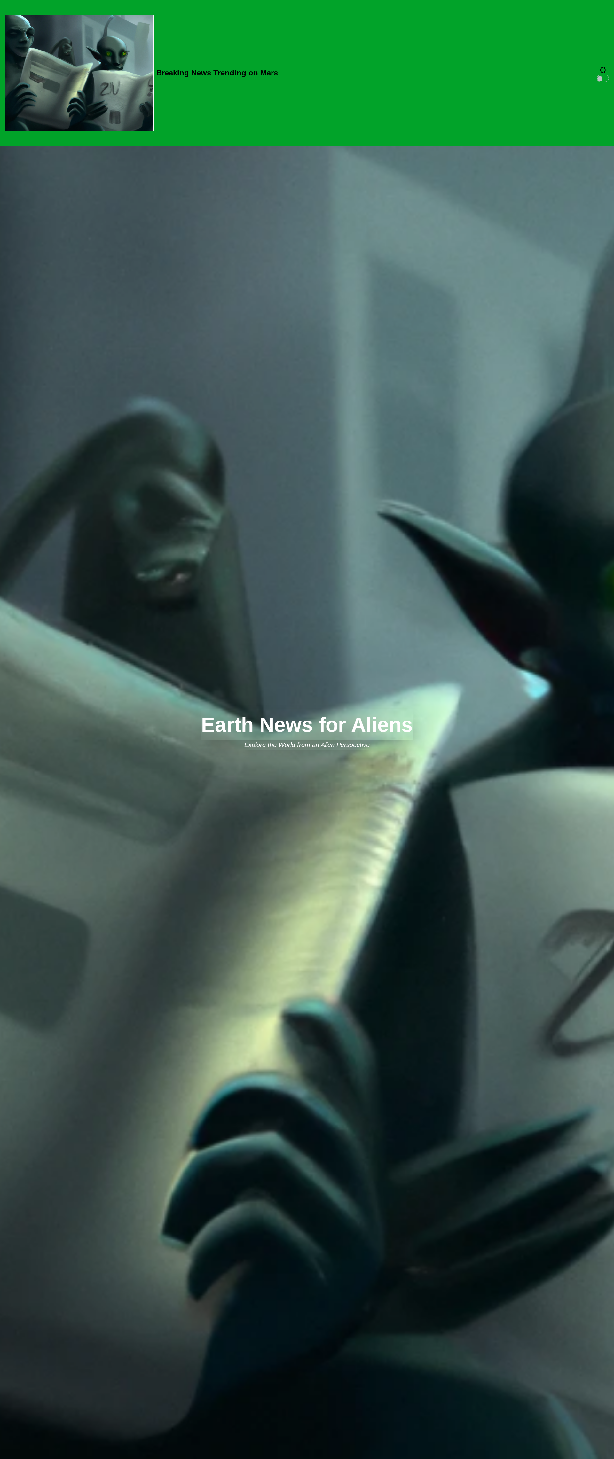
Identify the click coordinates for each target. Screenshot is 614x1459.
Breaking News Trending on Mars (217, 72)
